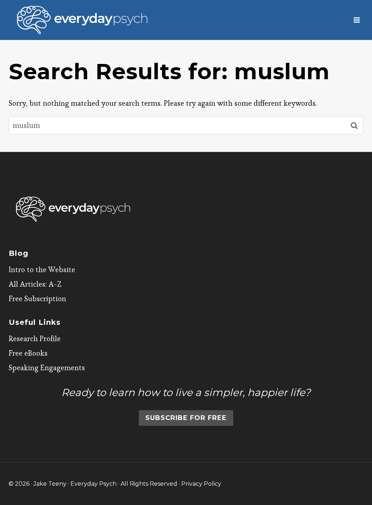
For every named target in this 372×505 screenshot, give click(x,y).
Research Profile (35, 338)
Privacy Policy (201, 483)
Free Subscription (37, 298)
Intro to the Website (42, 269)
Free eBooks (28, 353)
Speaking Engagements (47, 367)
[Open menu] (356, 19)
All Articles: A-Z (35, 284)
